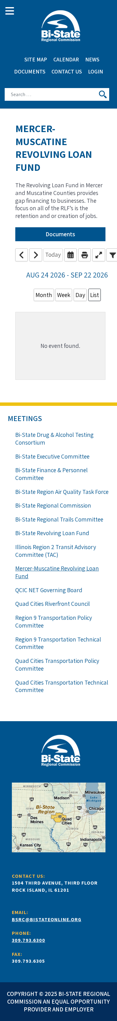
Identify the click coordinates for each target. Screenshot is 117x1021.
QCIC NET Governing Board (48, 590)
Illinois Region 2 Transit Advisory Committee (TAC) (55, 551)
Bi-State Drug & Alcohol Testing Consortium (54, 438)
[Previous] (21, 254)
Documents (60, 234)
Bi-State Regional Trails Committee (59, 519)
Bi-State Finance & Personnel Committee (51, 474)
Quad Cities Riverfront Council (52, 604)
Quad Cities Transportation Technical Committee (61, 686)
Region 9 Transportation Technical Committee (58, 643)
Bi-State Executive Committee (52, 456)
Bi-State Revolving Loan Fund (52, 533)
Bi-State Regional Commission (53, 505)
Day (80, 295)
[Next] (35, 254)
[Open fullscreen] (98, 254)
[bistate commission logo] (58, 26)
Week (63, 295)
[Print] (84, 254)
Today (53, 255)
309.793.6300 (28, 940)
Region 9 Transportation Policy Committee (53, 621)
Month (44, 295)
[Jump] (70, 254)
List (94, 295)
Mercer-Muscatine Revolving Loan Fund (57, 572)
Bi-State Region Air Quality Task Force (62, 492)
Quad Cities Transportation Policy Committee (57, 665)
